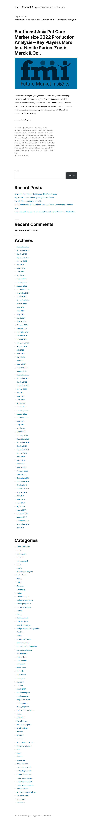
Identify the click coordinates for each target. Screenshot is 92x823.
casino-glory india (24, 603)
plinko (19, 714)
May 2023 (21, 357)
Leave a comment (23, 155)
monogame (21, 678)
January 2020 (22, 474)
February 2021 (22, 435)
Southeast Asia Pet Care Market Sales (27, 148)
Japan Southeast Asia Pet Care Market (29, 130)
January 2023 (22, 371)
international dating (24, 650)
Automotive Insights (25, 571)
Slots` (19, 753)
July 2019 (20, 496)
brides (19, 582)
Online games (22, 703)
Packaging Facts (23, 707)
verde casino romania (25, 785)
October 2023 (22, 339)
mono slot (20, 671)
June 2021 (21, 421)
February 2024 (22, 325)
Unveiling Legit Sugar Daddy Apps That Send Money (36, 194)
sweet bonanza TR (24, 767)
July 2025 (20, 264)
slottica (19, 756)
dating (19, 614)
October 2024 (22, 296)
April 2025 (21, 275)
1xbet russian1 (22, 561)
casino (19, 593)
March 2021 (21, 431)
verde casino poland (24, 781)
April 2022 (21, 403)
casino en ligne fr (23, 596)
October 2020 (22, 446)
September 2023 (23, 343)
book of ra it (21, 575)
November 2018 (23, 524)
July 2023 (20, 350)
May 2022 (21, 399)
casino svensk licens (25, 600)
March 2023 (21, 364)
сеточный (21, 803)
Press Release (42, 128)
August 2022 (22, 389)
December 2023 (23, 332)
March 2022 (21, 407)
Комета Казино (23, 795)
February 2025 (22, 282)
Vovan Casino (22, 788)
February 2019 (22, 513)
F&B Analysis (22, 621)
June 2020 (21, 456)
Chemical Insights (24, 607)
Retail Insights (22, 728)
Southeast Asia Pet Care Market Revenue (41, 145)
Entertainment (22, 618)
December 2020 (23, 439)
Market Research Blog (26, 7)
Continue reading (23, 120)
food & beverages (24, 625)
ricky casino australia (25, 742)
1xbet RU (20, 557)
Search (17, 170)
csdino (19, 610)
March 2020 (21, 467)
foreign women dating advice (28, 628)
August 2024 (22, 303)
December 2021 (23, 417)
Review (20, 731)
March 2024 (21, 321)
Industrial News (23, 643)
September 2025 (23, 257)
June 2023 (21, 353)
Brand (19, 579)
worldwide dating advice (26, 792)
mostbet (20, 685)
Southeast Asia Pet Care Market (25, 135)
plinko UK (21, 717)
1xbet (19, 550)
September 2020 (23, 449)
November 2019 (23, 481)
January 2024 (22, 328)
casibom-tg (21, 589)
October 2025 (22, 254)
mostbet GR (21, 689)
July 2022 (20, 392)
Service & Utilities (24, 746)
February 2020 (22, 471)
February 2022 (22, 410)
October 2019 (22, 485)
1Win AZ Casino (23, 546)
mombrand (21, 664)
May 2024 (21, 314)
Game (19, 635)
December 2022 (23, 375)
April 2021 (21, 428)
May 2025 (21, 271)
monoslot (20, 682)
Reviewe (20, 735)
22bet (19, 564)
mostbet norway (23, 696)
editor (19, 128)
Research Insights (24, 724)
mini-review (21, 657)
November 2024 (23, 293)
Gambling (20, 632)
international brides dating (27, 646)
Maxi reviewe (22, 653)
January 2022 (22, 414)
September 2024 (23, 300)
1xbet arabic (21, 554)
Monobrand (21, 675)
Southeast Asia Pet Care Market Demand (39, 140)
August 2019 (22, 492)
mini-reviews (22, 660)
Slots (18, 749)
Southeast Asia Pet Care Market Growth (28, 143)
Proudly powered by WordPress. (40, 816)
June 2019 (21, 499)
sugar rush (21, 760)
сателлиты (21, 799)
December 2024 (23, 289)
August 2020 (22, 453)
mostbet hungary (23, 692)
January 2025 (22, 286)
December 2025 (23, 247)
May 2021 (21, 424)
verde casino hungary (25, 778)
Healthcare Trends (24, 639)
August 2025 (22, 261)
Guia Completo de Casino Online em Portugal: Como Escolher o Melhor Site (45, 212)
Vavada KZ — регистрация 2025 (28, 201)
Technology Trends (24, 771)
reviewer (20, 739)
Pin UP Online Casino (25, 710)
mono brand (21, 667)
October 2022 (22, 382)
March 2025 (21, 279)
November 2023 (23, 335)
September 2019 (23, 488)
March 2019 (21, 510)
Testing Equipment (24, 774)
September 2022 (23, 385)
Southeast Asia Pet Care (45, 133)
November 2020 (23, 442)
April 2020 (21, 464)
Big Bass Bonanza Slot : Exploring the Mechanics (34, 197)
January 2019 (22, 517)
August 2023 (22, 346)
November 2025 (23, 250)
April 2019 (21, 506)
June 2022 (21, 396)
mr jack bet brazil (23, 699)
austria (19, 568)
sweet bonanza (22, 763)
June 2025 (21, 268)
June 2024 (21, 311)
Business (20, 586)
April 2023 (21, 360)
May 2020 (21, 460)
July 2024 (20, 307)
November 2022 (23, 378)
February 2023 (22, 367)
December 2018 (23, 520)
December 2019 (23, 478)
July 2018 (20, 527)
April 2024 (21, 318)
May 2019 (21, 503)
